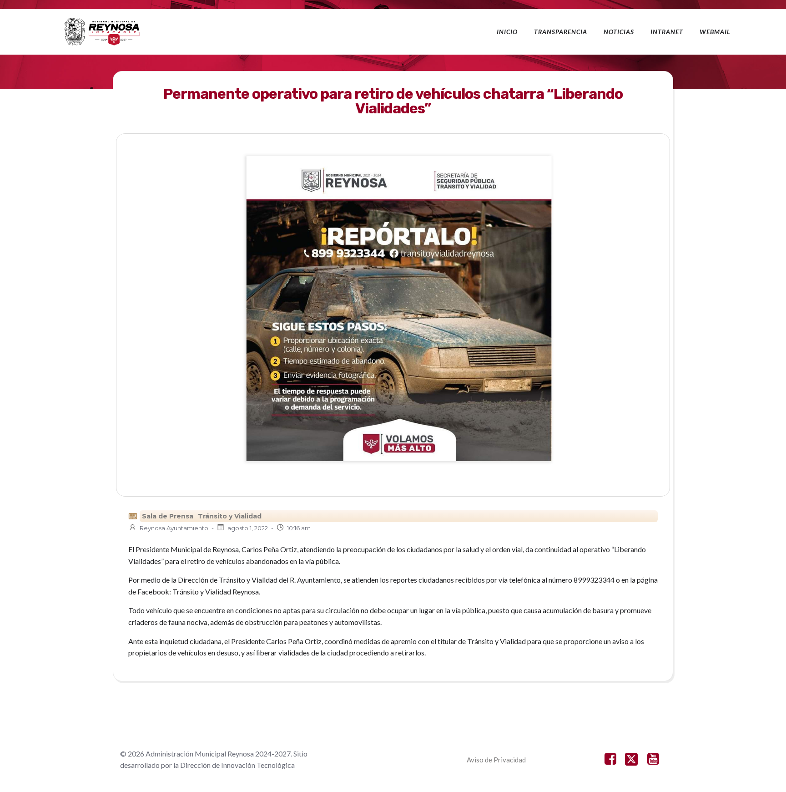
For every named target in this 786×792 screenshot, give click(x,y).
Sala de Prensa (167, 516)
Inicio (507, 32)
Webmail (715, 32)
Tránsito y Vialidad (230, 516)
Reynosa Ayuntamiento (174, 528)
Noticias (619, 32)
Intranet (666, 32)
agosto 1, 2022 (247, 528)
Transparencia (560, 32)
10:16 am (299, 528)
